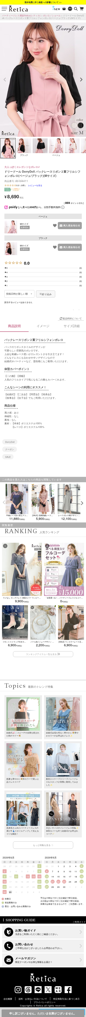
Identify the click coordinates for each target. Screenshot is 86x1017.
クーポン (9, 449)
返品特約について (72, 318)
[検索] (76, 9)
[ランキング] (64, 9)
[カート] (82, 9)
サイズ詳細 (72, 326)
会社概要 (7, 998)
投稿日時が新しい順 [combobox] (17, 293)
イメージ (43, 326)
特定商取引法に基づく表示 (66, 998)
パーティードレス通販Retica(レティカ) (21, 15)
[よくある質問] (43, 946)
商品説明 (14, 326)
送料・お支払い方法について (32, 998)
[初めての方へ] (43, 932)
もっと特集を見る (42, 845)
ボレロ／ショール (52, 15)
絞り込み (47, 294)
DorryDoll (9, 441)
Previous (5, 80)
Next (81, 80)
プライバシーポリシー (45, 1002)
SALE (8, 456)
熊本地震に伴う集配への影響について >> (43, 2)
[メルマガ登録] (43, 959)
